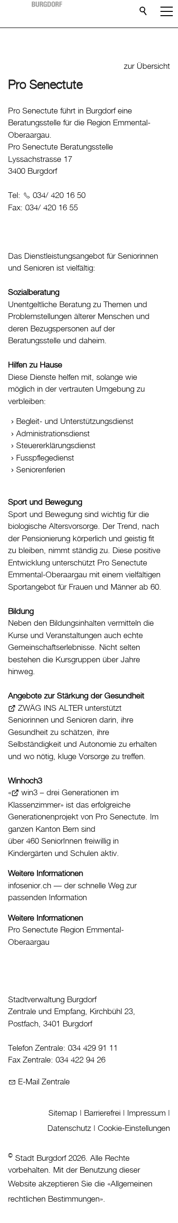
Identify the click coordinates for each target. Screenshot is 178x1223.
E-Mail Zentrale (44, 1082)
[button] (166, 11)
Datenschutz (69, 1128)
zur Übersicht (147, 66)
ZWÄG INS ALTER (50, 708)
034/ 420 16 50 (59, 195)
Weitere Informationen (45, 873)
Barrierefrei (102, 1113)
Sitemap (62, 1113)
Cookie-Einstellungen (134, 1128)
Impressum (146, 1113)
